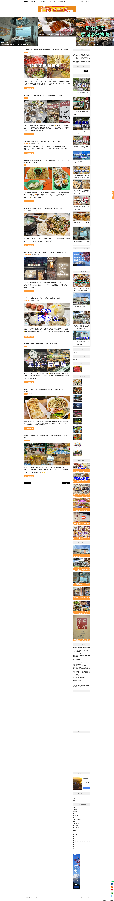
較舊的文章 (28, 483)
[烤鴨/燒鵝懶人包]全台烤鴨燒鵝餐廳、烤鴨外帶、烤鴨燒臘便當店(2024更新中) (55, 34)
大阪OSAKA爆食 (26, 143)
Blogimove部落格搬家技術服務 (108, 900)
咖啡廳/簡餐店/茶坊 (27, 254)
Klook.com (75, 251)
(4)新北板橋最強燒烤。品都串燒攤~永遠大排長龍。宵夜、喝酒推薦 (40, 343)
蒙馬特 (74, 811)
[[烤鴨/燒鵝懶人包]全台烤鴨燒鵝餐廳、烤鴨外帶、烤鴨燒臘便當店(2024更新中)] (57, 26)
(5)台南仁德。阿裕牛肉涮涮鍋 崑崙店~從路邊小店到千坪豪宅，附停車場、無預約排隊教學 (46, 50)
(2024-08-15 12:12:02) (81, 658)
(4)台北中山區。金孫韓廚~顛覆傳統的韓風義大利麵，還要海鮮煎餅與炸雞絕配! (43, 208)
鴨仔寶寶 (45, 1)
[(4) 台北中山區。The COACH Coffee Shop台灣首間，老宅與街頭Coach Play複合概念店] (47, 268)
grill (73, 821)
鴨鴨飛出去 (39, 1)
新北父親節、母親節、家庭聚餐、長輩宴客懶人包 (87, 44)
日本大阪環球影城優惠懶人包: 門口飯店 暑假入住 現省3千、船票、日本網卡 (42, 141)
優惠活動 (74, 825)
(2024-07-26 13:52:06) (81, 679)
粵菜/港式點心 (26, 300)
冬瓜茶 (74, 827)
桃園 (74, 809)
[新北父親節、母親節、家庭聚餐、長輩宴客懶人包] (95, 31)
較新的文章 (66, 483)
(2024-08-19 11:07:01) (81, 650)
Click (113, 195)
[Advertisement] (81, 711)
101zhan (74, 815)
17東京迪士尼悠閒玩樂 (77, 819)
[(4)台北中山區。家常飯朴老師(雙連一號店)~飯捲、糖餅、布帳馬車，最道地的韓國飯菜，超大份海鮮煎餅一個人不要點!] (47, 178)
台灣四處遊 (32, 1)
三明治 (74, 823)
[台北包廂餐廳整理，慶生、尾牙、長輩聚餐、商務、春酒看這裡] (19, 31)
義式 (25, 210)
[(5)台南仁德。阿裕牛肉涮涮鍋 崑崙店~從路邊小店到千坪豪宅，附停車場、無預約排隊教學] (47, 66)
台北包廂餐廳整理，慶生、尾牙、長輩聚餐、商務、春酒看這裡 (14, 44)
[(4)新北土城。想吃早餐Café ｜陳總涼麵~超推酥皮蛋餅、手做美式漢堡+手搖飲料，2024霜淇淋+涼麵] (47, 407)
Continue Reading (29, 88)
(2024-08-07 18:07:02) (81, 669)
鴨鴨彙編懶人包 (61, 1)
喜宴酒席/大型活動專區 (5, 42)
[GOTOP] (112, 895)
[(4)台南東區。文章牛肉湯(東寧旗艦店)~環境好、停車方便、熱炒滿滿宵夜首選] (47, 111)
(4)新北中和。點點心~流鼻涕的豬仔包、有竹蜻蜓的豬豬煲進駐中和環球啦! (42, 298)
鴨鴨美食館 (31, 52)
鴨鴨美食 (26, 1)
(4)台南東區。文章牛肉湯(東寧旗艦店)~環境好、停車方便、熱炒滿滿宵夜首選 (43, 95)
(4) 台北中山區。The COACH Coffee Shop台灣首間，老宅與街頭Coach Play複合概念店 (45, 252)
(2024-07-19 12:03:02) (81, 685)
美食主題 (78, 42)
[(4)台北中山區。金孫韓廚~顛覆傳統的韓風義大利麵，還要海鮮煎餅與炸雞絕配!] (47, 224)
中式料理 (25, 52)
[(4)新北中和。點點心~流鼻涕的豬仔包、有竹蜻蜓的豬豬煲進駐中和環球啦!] (47, 314)
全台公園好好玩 (52, 1)
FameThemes (88, 897)
